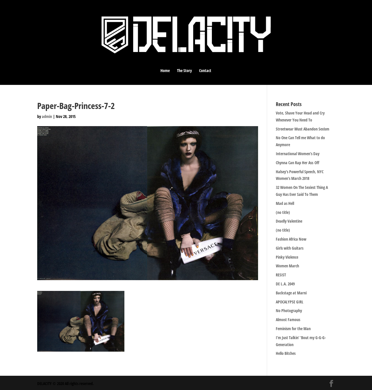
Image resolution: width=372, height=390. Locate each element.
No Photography (289, 310)
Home (165, 71)
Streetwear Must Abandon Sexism (302, 129)
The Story (184, 71)
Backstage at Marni (291, 293)
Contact (205, 71)
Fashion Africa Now (291, 239)
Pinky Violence (287, 257)
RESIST (281, 275)
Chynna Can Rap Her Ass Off (297, 162)
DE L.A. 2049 (285, 284)
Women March (287, 266)
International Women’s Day (297, 153)
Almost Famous (288, 319)
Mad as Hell (285, 203)
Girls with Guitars (289, 248)
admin (47, 116)
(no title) (283, 212)
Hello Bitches (286, 353)
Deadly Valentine (289, 221)
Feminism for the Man (293, 328)
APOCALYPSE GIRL (289, 302)
